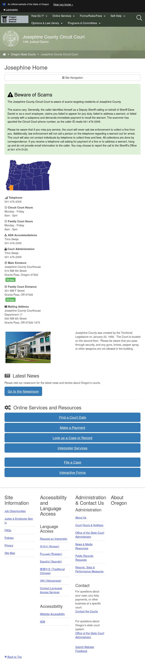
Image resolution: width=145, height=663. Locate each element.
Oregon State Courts (23, 54)
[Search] (139, 18)
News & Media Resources (84, 546)
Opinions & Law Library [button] (47, 23)
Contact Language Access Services (51, 590)
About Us (80, 517)
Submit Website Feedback (84, 649)
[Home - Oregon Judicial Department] (4, 54)
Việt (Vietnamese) (50, 580)
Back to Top (14, 657)
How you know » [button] (63, 4)
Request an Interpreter (53, 539)
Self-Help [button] (118, 16)
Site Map (10, 553)
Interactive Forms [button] (72, 472)
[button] (10, 9)
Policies (9, 538)
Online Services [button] (64, 16)
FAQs (8, 530)
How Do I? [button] (39, 16)
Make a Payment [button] (72, 427)
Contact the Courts (86, 611)
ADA (42, 621)
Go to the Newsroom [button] (23, 391)
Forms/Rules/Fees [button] (93, 16)
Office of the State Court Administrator (89, 534)
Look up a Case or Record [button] (72, 437)
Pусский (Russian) (51, 554)
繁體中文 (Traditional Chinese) (52, 571)
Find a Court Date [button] (72, 417)
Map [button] (11, 279)
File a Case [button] (72, 462)
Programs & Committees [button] (85, 23)
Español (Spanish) (51, 561)
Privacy (9, 545)
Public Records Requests (84, 558)
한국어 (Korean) (49, 546)
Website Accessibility (52, 614)
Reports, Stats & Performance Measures (89, 569)
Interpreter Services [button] (72, 447)
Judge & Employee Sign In (19, 520)
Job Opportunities (15, 511)
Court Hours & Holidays (89, 525)
